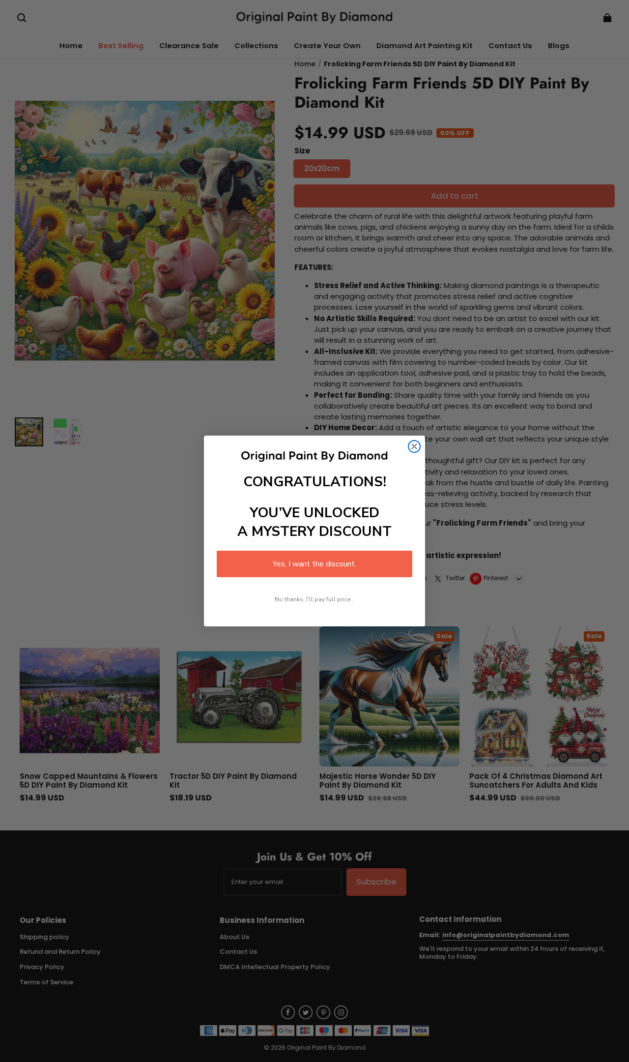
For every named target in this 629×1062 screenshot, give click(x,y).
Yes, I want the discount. (314, 564)
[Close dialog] (414, 446)
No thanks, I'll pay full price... (315, 599)
